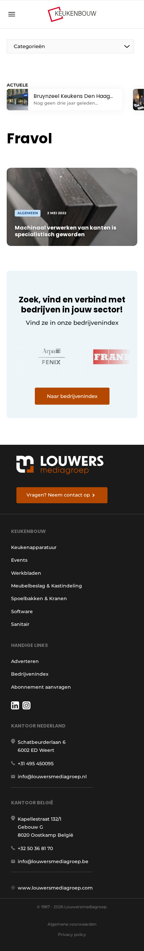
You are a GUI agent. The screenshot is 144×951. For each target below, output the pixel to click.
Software (22, 611)
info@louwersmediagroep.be (53, 861)
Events (19, 560)
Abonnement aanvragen (41, 687)
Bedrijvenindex (30, 674)
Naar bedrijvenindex (72, 396)
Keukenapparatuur (34, 547)
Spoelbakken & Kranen (39, 598)
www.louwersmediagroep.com (55, 888)
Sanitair (20, 624)
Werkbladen (26, 573)
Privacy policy (72, 934)
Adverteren (25, 661)
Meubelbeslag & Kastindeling (46, 586)
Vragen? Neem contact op (58, 495)
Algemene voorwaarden (72, 924)
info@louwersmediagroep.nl (52, 777)
